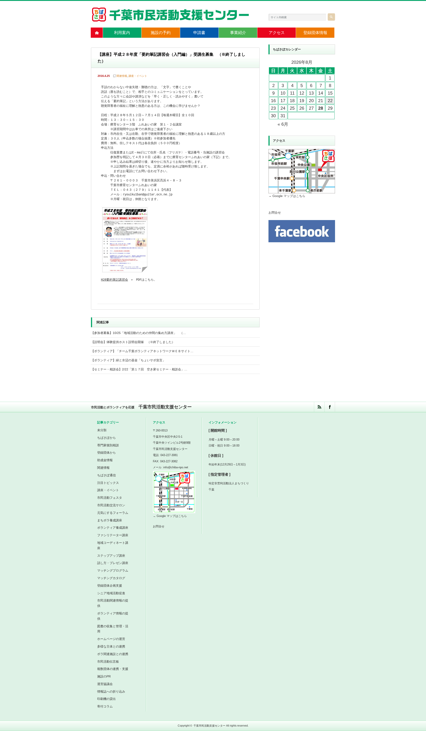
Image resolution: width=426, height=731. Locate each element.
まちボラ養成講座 (109, 520)
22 (330, 100)
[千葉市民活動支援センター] (171, 19)
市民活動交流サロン (111, 505)
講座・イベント (137, 75)
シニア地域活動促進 (111, 593)
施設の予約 (161, 32)
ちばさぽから (106, 437)
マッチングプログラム (112, 570)
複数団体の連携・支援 (112, 669)
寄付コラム (105, 706)
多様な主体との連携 (111, 646)
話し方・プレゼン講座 (112, 563)
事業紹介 (238, 32)
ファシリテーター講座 (112, 535)
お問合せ (274, 212)
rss (319, 407)
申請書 (199, 32)
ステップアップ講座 (111, 555)
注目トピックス (108, 483)
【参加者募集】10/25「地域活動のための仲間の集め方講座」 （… (138, 333)
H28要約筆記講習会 (114, 279)
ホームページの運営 (111, 639)
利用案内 (122, 32)
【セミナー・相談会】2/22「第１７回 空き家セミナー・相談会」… (139, 369)
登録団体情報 (315, 32)
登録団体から (106, 452)
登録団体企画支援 (109, 585)
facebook (329, 407)
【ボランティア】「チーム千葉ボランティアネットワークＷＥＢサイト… (142, 351)
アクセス (277, 32)
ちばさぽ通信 (106, 475)
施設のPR (104, 676)
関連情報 (121, 75)
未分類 (101, 430)
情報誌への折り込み (111, 691)
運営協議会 (105, 684)
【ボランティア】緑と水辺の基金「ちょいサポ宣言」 (128, 360)
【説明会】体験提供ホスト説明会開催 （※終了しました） (133, 342)
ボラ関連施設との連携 (112, 654)
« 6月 (283, 124)
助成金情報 (105, 460)
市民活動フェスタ (109, 497)
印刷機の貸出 (106, 699)
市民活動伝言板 (108, 661)
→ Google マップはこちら (286, 196)
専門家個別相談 (108, 445)
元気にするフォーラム (112, 512)
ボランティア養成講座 (112, 527)
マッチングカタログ (111, 578)
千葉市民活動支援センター (209, 725)
